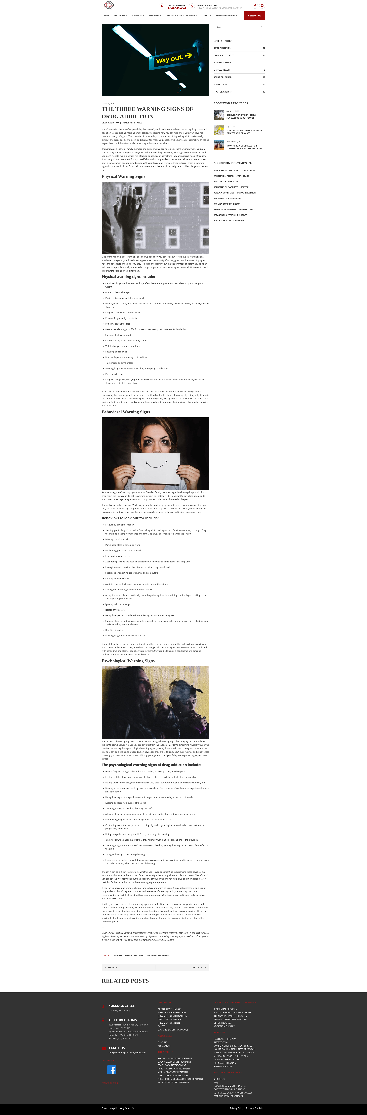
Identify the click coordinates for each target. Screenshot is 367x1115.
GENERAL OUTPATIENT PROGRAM (230, 1019)
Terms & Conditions (255, 1108)
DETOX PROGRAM (223, 1022)
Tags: (106, 955)
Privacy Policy (237, 1108)
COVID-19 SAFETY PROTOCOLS (173, 1029)
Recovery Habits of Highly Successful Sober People (241, 116)
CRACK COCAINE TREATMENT (172, 1065)
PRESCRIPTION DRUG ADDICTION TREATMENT (180, 1078)
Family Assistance (132, 122)
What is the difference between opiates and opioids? (244, 131)
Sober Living (221, 84)
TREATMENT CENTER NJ (169, 1022)
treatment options (124, 654)
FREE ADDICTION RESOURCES (228, 1096)
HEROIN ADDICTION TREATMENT (174, 1068)
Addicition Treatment (227, 170)
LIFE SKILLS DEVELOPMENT (227, 1059)
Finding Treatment (159, 955)
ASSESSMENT (164, 1045)
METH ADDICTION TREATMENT (173, 1072)
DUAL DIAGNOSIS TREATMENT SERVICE (233, 1045)
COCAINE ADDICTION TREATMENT (174, 1061)
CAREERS (162, 1026)
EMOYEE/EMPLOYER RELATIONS (229, 1089)
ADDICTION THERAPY (224, 1026)
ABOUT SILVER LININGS (169, 1009)
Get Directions (123, 1020)
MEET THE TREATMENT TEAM (172, 1012)
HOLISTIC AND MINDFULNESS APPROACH (234, 1049)
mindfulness (247, 209)
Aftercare (243, 176)
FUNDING (162, 1042)
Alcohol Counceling (227, 181)
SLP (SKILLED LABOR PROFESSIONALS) (233, 1092)
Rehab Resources (223, 77)
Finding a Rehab (223, 62)
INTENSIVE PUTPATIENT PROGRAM (231, 1015)
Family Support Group (227, 204)
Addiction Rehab (224, 176)
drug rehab (199, 894)
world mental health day (229, 220)
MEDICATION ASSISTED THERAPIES (231, 1056)
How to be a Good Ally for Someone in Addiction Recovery (244, 147)
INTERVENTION (221, 1042)
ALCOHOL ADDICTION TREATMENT (175, 1058)
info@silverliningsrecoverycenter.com (156, 939)
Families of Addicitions (228, 198)
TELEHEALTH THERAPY (225, 1038)
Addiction (249, 170)
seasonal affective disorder (231, 215)
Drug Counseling (224, 192)
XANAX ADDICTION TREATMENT (173, 1082)
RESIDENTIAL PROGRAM (226, 1009)
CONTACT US (254, 15)
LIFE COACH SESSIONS (225, 1062)
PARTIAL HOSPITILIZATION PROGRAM (232, 1012)
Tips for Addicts (223, 91)
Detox (119, 955)
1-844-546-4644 (177, 8)
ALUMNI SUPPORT (223, 1066)
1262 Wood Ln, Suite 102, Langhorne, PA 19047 (219, 7)
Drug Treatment (135, 955)
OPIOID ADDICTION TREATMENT (174, 1075)
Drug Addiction (110, 122)
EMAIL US (117, 1048)
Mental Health (222, 69)
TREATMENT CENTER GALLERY (172, 1015)
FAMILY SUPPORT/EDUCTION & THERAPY (234, 1052)
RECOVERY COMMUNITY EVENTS (230, 1085)
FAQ (216, 1082)
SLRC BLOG (219, 1078)
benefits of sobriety (226, 187)
